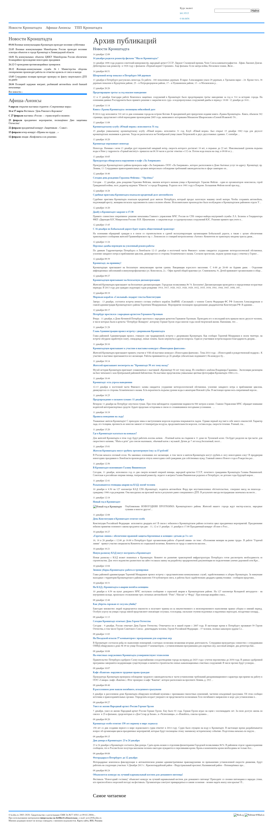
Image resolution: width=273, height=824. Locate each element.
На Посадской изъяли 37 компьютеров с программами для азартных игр (132, 638)
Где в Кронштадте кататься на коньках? (115, 433)
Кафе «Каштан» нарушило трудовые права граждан (121, 672)
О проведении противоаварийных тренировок (37, 64)
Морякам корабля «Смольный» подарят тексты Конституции (127, 297)
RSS (92, 820)
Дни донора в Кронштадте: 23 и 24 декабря (116, 740)
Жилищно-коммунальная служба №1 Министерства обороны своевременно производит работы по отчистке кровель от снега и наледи (48, 70)
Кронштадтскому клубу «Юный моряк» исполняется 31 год (125, 126)
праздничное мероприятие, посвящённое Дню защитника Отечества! (48, 121)
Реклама (98, 820)
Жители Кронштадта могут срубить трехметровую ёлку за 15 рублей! (130, 450)
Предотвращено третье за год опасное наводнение (119, 92)
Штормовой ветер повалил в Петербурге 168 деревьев (122, 75)
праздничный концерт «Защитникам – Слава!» (38, 127)
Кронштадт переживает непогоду (111, 143)
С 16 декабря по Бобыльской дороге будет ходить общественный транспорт (133, 229)
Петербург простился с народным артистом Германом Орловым (128, 314)
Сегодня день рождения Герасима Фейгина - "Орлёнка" (123, 177)
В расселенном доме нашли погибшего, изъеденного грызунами (127, 689)
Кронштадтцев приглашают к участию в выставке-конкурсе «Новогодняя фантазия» (139, 348)
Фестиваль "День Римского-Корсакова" (36, 110)
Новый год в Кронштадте (106, 501)
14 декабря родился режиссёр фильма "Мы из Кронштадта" (126, 58)
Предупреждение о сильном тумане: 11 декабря (118, 399)
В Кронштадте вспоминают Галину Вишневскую (119, 467)
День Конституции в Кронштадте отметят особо (119, 518)
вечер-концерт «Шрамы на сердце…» (34, 132)
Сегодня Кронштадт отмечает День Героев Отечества (122, 621)
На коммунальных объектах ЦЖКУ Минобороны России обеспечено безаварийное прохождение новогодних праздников (48, 58)
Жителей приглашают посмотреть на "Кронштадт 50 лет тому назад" (131, 365)
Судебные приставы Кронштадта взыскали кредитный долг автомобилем (133, 194)
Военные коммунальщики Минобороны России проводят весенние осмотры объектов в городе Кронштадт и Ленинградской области (48, 51)
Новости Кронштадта (25, 27)
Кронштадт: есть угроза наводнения (112, 382)
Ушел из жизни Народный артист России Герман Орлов (123, 706)
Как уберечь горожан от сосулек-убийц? (114, 604)
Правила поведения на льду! (108, 416)
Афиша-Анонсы (58, 27)
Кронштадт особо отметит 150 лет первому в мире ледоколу (125, 723)
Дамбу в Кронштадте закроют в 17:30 (113, 212)
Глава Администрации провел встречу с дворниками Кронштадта (129, 331)
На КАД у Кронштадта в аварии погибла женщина (120, 587)
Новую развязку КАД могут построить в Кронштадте (122, 553)
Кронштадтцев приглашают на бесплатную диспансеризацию (126, 280)
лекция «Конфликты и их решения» (33, 136)
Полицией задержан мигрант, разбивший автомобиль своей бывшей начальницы (48, 85)
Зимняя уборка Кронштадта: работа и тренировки (120, 570)
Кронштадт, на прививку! (107, 263)
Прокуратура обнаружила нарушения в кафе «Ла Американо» (127, 160)
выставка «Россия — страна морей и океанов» (39, 115)
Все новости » (16, 91)
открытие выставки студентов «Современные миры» (40, 106)
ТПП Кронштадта (88, 27)
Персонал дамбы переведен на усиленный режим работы (123, 245)
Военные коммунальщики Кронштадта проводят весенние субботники (50, 44)
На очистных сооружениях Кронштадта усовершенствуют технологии (131, 655)
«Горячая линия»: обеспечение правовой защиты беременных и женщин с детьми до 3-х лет (143, 536)
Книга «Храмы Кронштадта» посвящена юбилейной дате (124, 109)
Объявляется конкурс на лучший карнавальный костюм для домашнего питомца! (138, 774)
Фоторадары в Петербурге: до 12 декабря (115, 757)
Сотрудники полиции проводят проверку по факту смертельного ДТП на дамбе (48, 78)
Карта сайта (83, 820)
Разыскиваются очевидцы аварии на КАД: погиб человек (124, 484)
